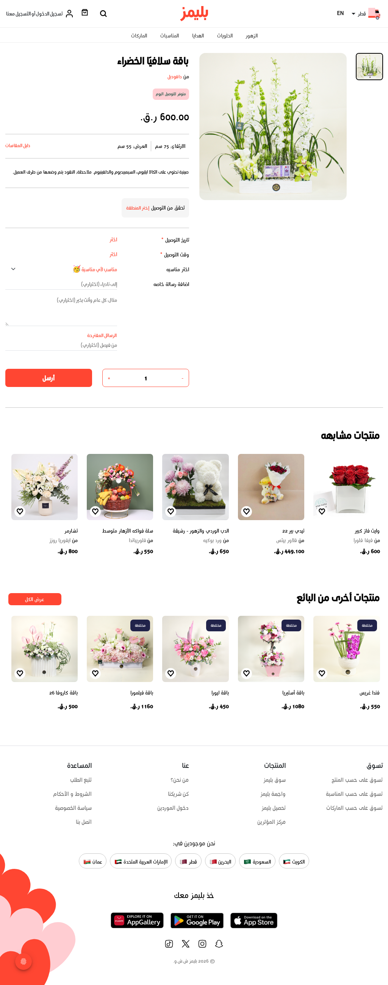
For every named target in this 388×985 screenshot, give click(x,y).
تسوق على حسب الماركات (354, 808)
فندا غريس (370, 692)
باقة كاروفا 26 (63, 692)
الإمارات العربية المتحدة (144, 861)
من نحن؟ (180, 780)
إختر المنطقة (138, 208)
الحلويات (225, 35)
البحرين (224, 861)
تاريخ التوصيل (175, 240)
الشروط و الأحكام (72, 794)
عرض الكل (34, 599)
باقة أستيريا (293, 692)
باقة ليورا (220, 692)
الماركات (139, 35)
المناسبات (169, 35)
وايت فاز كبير (367, 530)
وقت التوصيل (174, 254)
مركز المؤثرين (271, 822)
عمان (96, 861)
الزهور (252, 35)
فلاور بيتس (290, 540)
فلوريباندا (141, 540)
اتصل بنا (84, 822)
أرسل (48, 377)
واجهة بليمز (273, 794)
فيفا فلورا (367, 540)
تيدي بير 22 (293, 530)
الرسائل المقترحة (102, 335)
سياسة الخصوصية (73, 808)
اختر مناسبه (177, 269)
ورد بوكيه (215, 540)
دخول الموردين (173, 808)
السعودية (261, 861)
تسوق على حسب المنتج (357, 780)
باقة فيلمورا (141, 692)
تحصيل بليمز (273, 808)
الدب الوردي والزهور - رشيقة (201, 530)
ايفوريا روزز (63, 540)
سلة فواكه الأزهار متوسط (127, 530)
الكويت (298, 861)
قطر (192, 861)
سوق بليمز (274, 780)
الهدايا (198, 35)
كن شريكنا (178, 794)
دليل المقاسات (18, 145)
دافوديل (174, 76)
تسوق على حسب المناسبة (354, 794)
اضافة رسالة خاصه (171, 284)
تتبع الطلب (81, 780)
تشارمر (71, 530)
